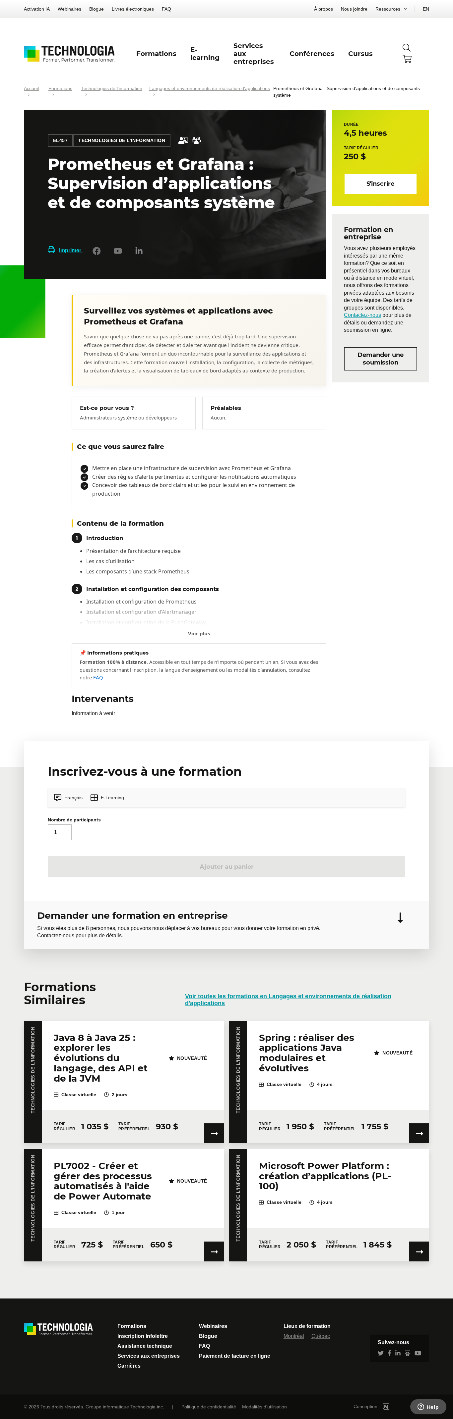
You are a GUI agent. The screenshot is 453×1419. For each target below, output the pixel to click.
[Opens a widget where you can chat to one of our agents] (428, 1407)
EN (426, 9)
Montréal (294, 1336)
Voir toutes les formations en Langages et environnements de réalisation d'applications (288, 999)
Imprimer (71, 250)
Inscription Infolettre (142, 1336)
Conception (366, 1406)
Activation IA (37, 9)
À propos (323, 9)
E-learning (205, 54)
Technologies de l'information (111, 88)
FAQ (166, 9)
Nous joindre (354, 9)
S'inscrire (380, 183)
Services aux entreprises (148, 1356)
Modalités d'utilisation (264, 1406)
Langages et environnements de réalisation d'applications (209, 88)
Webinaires (69, 9)
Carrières (129, 1366)
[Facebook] (96, 251)
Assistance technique (144, 1346)
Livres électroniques (133, 9)
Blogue (96, 9)
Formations (60, 88)
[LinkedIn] (139, 251)
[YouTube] (118, 251)
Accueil (31, 88)
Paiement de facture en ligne (234, 1356)
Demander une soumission (380, 359)
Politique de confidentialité (208, 1406)
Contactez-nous (362, 315)
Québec (320, 1336)
